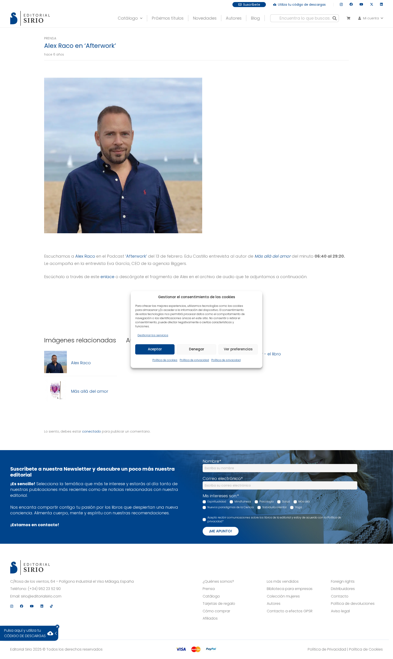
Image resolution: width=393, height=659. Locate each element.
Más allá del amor (272, 256)
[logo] (30, 18)
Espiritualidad (216, 501)
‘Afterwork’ (136, 256)
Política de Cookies (366, 649)
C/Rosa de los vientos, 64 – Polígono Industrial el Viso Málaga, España (72, 581)
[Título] (55, 363)
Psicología (266, 501)
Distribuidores (343, 588)
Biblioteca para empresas (289, 588)
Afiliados (210, 618)
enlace (107, 276)
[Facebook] (351, 4)
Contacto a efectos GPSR (289, 611)
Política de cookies (164, 360)
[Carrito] (348, 18)
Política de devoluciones (353, 603)
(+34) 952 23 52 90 (44, 588)
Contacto (339, 596)
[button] (370, 18)
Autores (273, 603)
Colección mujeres (283, 596)
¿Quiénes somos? (218, 581)
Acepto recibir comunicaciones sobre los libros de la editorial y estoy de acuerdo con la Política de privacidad (274, 519)
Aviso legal (340, 611)
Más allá (304, 501)
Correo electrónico (223, 478)
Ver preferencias (238, 349)
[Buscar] (334, 18)
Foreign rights (343, 581)
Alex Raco (85, 256)
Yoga (298, 507)
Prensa (50, 38)
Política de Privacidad (327, 649)
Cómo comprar (216, 611)
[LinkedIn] (381, 4)
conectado (91, 431)
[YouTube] (361, 4)
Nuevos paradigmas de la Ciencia (230, 507)
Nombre (212, 461)
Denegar (196, 349)
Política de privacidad (194, 360)
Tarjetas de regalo (219, 603)
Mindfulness (242, 501)
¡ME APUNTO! (220, 531)
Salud (286, 501)
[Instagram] (341, 4)
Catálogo (211, 596)
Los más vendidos (283, 581)
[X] (371, 4)
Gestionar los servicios (153, 335)
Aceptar (155, 349)
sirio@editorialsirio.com (41, 596)
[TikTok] (51, 606)
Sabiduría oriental (274, 507)
